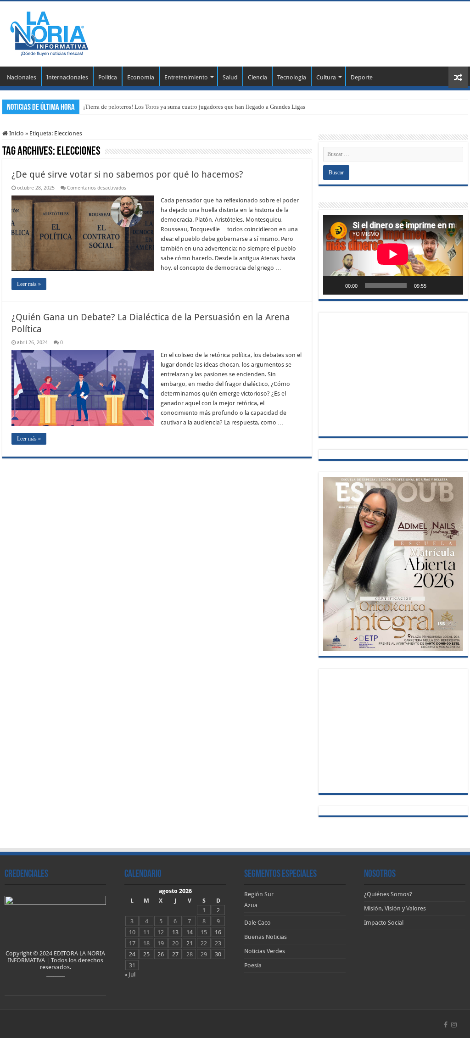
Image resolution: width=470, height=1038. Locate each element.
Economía (140, 77)
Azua (250, 905)
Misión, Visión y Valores (395, 908)
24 (132, 954)
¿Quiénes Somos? (388, 894)
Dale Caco (257, 922)
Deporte (362, 77)
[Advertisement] (294, 31)
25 (146, 954)
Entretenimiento (186, 77)
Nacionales (21, 77)
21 (189, 943)
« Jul (129, 974)
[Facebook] (445, 1024)
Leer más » (29, 284)
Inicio (16, 133)
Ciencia (257, 77)
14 (189, 932)
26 (160, 954)
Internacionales (67, 77)
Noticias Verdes (264, 951)
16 (218, 932)
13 (175, 932)
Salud (230, 77)
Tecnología (291, 77)
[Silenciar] (436, 285)
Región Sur (259, 894)
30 (218, 954)
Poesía (253, 965)
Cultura (326, 77)
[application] (393, 255)
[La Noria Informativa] (49, 32)
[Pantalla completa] (451, 285)
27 (175, 954)
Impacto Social (383, 922)
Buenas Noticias (265, 936)
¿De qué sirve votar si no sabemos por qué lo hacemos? (127, 174)
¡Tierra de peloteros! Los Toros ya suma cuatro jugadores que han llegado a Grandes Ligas (194, 106)
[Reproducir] (335, 285)
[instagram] (454, 1024)
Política (107, 77)
